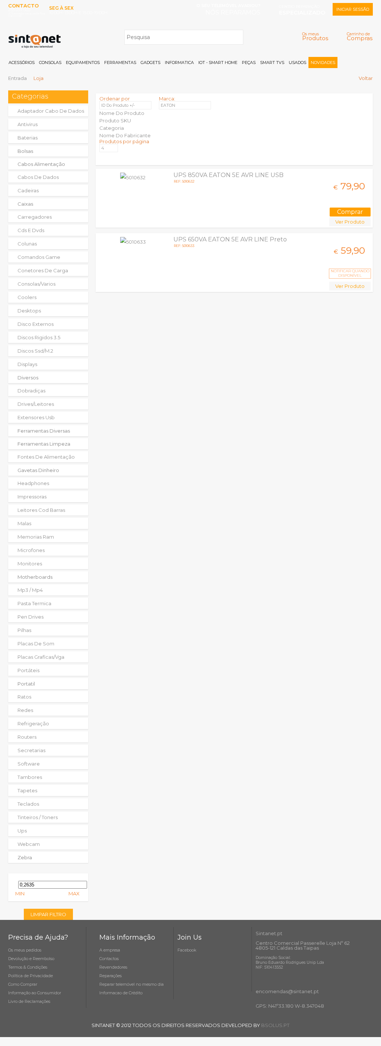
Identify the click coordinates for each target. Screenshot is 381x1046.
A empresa (109, 950)
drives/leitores (35, 404)
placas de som (35, 643)
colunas (27, 244)
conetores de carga (42, 270)
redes (25, 710)
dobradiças (31, 391)
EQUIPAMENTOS (83, 62)
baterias (27, 138)
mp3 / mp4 (30, 590)
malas (24, 523)
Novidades (323, 62)
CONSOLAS (50, 62)
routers (26, 737)
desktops (29, 311)
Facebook (186, 950)
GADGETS (150, 62)
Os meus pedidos (24, 950)
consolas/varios (36, 284)
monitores (29, 564)
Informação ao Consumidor (34, 992)
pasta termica (34, 603)
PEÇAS (249, 62)
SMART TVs (272, 62)
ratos (24, 697)
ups (22, 831)
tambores (29, 777)
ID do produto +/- (118, 105)
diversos (27, 378)
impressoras (32, 497)
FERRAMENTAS (120, 62)
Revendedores (113, 967)
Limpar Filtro (48, 914)
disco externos (35, 324)
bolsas (25, 151)
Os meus (315, 36)
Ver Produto (350, 222)
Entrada (17, 78)
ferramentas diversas (43, 431)
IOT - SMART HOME (217, 62)
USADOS (297, 62)
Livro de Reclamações (29, 1001)
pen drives (30, 617)
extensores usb (36, 417)
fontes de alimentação (46, 457)
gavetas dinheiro (38, 470)
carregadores (34, 217)
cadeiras (28, 190)
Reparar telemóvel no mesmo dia (131, 984)
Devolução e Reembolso (31, 958)
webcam (28, 844)
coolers (26, 297)
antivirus (27, 124)
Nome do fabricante (125, 135)
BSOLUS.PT (275, 1025)
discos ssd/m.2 (35, 351)
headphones (33, 483)
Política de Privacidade (30, 975)
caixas (25, 204)
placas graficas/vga (40, 657)
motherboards (34, 577)
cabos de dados (38, 177)
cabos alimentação (41, 164)
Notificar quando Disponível (350, 273)
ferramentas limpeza (43, 444)
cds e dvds (30, 230)
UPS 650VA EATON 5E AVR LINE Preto (230, 239)
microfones (31, 550)
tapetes (27, 790)
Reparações (110, 975)
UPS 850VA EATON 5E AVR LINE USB (228, 175)
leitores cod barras (41, 510)
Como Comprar (22, 984)
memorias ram (35, 537)
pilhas (24, 630)
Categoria (111, 128)
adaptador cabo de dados (50, 111)
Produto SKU (115, 120)
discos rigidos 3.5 (38, 337)
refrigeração (33, 723)
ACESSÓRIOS (22, 62)
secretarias (31, 750)
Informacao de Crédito (121, 992)
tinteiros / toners (37, 817)
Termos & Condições (27, 967)
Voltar (366, 78)
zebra (24, 857)
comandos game (38, 257)
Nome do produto (121, 113)
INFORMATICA (179, 62)
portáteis (28, 670)
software (28, 764)
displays (27, 364)
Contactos (109, 958)
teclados (28, 804)
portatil (26, 684)
